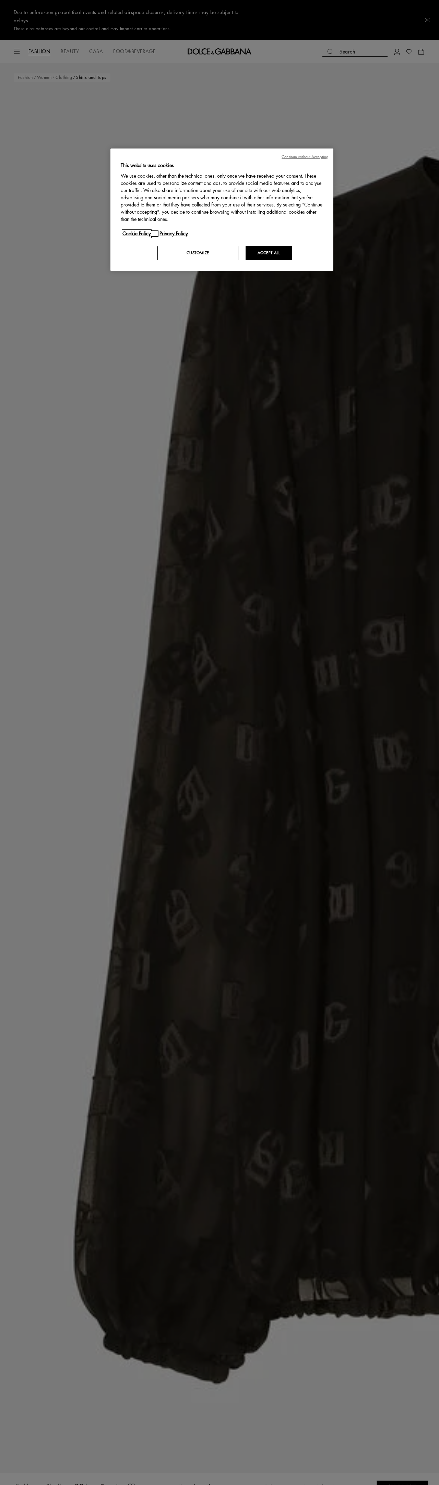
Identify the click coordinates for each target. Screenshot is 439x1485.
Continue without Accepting (305, 157)
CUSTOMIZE (198, 253)
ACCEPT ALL (269, 253)
